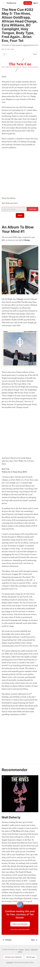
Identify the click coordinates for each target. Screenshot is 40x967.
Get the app (30, 957)
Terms (27, 949)
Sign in (35, 3)
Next (33, 940)
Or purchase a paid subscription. (20, 929)
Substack (9, 962)
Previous (8, 940)
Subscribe (27, 3)
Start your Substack (14, 957)
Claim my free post (20, 924)
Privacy (21, 949)
